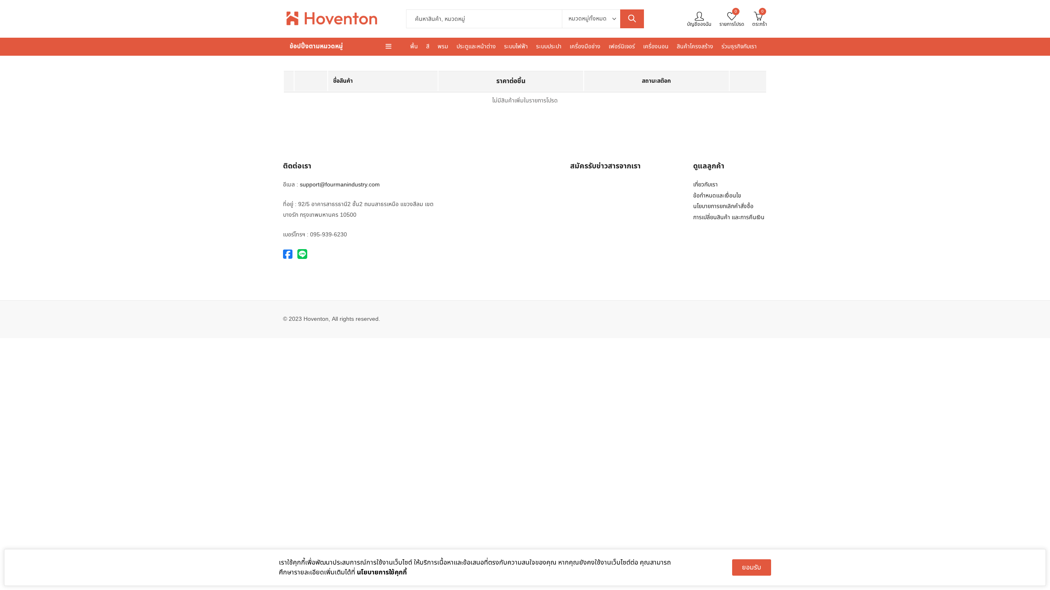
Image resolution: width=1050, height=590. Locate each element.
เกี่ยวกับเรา (705, 184)
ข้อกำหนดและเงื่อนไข (717, 195)
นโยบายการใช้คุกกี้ (382, 572)
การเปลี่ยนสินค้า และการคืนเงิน (729, 217)
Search (632, 18)
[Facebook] (287, 254)
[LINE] (302, 254)
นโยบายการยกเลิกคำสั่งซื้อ (723, 206)
